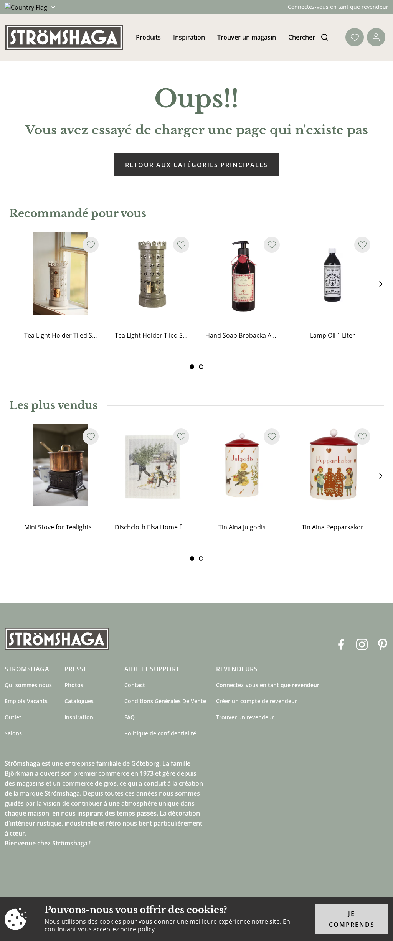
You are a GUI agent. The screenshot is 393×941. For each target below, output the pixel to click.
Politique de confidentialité (160, 733)
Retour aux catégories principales (196, 165)
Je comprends (352, 919)
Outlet (13, 717)
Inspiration (189, 37)
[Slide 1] (201, 366)
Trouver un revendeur (245, 717)
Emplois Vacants (26, 701)
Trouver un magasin (246, 37)
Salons (13, 733)
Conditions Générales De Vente (165, 701)
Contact (134, 685)
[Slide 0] (191, 366)
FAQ (129, 717)
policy (146, 929)
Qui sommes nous (28, 685)
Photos (73, 685)
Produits (148, 37)
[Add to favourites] (91, 245)
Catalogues (79, 701)
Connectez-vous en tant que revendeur (338, 6)
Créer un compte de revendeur (256, 701)
